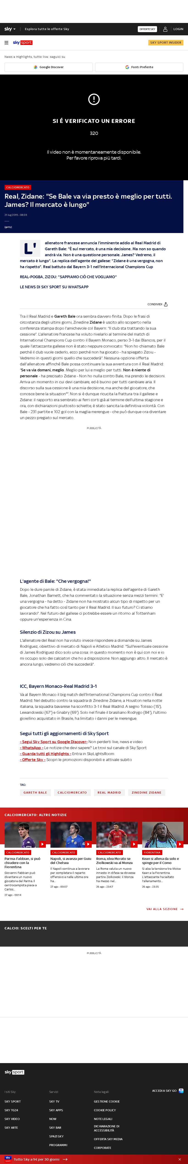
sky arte (11, 1127)
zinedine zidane (147, 792)
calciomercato (72, 792)
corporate (102, 1148)
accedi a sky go (164, 1090)
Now (53, 1119)
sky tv (54, 1101)
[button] (87, 1159)
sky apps (56, 1110)
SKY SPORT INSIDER (165, 42)
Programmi (58, 1145)
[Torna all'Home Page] (23, 42)
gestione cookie (107, 1101)
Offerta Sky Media (108, 1139)
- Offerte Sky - (33, 759)
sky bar (55, 1127)
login (178, 29)
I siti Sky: (10, 1092)
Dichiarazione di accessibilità (106, 1128)
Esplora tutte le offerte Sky (47, 29)
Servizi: (54, 1092)
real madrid (109, 792)
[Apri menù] (6, 42)
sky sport (13, 1101)
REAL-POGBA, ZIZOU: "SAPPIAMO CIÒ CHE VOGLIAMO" (68, 277)
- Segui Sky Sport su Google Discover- (54, 741)
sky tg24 (11, 1110)
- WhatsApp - (31, 747)
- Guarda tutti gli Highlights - (45, 753)
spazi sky (56, 1136)
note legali (103, 1119)
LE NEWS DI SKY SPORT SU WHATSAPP (54, 287)
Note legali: (101, 1092)
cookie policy (105, 1110)
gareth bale (35, 792)
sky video (12, 1119)
